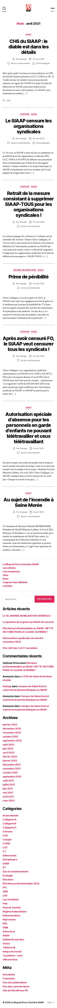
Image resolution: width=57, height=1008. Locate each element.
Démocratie (9, 855)
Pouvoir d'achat (12, 907)
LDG (5, 895)
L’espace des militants (15, 582)
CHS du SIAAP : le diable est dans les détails (28, 46)
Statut (6, 943)
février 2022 (10, 756)
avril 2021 (8, 796)
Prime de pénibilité (28, 277)
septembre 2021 (12, 776)
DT (4, 867)
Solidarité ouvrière (13, 939)
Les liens (7, 585)
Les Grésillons (11, 899)
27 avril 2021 (39, 59)
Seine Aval (9, 931)
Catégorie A (9, 819)
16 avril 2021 (39, 222)
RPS (5, 923)
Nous (5, 578)
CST (5, 847)
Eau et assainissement (15, 871)
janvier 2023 (10, 724)
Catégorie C (10, 827)
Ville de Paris (10, 959)
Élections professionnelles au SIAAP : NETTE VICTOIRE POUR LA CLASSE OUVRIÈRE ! (28, 667)
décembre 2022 (12, 728)
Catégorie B (9, 823)
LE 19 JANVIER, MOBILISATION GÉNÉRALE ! (27, 615)
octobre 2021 (10, 772)
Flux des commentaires (16, 986)
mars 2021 (9, 800)
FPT (5, 887)
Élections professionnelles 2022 (21, 883)
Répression (9, 919)
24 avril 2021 (39, 138)
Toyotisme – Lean (13, 955)
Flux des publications (15, 982)
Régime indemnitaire (24, 270)
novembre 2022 (12, 732)
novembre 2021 (12, 768)
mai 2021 (8, 792)
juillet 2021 (9, 784)
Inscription (9, 974)
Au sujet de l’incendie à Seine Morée (28, 502)
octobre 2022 (10, 736)
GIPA (5, 891)
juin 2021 (8, 788)
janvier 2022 (10, 760)
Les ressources (11, 571)
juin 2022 (8, 748)
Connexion (9, 978)
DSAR (6, 863)
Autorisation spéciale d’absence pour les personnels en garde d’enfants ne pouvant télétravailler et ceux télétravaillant (28, 427)
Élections (8, 879)
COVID (6, 843)
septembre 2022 (12, 740)
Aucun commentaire (20, 63)
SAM (5, 927)
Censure (25, 114)
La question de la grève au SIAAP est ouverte (28, 622)
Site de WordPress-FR (15, 990)
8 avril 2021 (38, 448)
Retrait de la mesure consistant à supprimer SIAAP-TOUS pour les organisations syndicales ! (28, 204)
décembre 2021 (12, 764)
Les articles (9, 567)
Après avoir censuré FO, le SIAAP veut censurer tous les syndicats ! (28, 343)
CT (4, 851)
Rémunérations (11, 915)
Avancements (11, 815)
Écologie (8, 875)
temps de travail (12, 951)
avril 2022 (8, 752)
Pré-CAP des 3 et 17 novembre (20, 648)
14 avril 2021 (39, 283)
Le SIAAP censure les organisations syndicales (28, 126)
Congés (7, 839)
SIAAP (28, 34)
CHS (8, 100)
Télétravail (9, 947)
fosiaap (22, 59)
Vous (5, 575)
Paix (5, 903)
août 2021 (8, 780)
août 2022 (8, 744)
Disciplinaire (10, 859)
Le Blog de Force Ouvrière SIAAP (21, 564)
